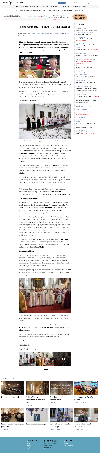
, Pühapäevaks (83, 105)
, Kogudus (86, 32)
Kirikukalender (66, 6)
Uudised (25, 6)
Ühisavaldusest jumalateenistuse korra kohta (35, 399)
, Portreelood (87, 86)
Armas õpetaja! (80, 119)
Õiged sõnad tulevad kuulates (84, 106)
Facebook (66, 442)
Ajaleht (4, 2)
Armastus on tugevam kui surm (84, 72)
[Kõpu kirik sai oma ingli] (37, 421)
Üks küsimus (79, 53)
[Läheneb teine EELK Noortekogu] (86, 421)
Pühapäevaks (77, 6)
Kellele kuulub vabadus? (82, 111)
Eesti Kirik (18, 2)
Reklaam (46, 3)
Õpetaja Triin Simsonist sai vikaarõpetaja (87, 55)
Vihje (55, 3)
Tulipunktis (44, 6)
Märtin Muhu (79, 402)
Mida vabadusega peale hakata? (85, 45)
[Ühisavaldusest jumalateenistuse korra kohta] (37, 395)
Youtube (66, 443)
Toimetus (33, 3)
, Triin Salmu (86, 402)
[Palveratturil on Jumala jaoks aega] (61, 421)
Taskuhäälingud (68, 445)
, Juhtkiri (82, 43)
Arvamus (19, 6)
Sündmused (79, 28)
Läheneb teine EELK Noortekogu (84, 67)
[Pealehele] (10, 4)
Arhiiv (51, 3)
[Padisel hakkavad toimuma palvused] (12, 421)
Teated (85, 6)
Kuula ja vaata (34, 6)
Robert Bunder (80, 429)
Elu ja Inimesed (54, 6)
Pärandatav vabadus (82, 49)
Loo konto (96, 3)
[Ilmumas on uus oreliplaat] (12, 395)
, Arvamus (82, 37)
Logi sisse (89, 3)
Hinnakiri (39, 3)
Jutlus (77, 105)
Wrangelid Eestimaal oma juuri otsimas (86, 30)
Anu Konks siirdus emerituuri (83, 34)
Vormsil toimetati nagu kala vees (85, 96)
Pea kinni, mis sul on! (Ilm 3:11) (84, 39)
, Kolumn (82, 80)
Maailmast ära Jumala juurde (84, 127)
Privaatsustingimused (50, 449)
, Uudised (84, 28)
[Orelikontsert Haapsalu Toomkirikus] (61, 395)
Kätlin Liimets (45, 33)
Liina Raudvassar (36, 33)
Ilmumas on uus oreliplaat (12, 397)
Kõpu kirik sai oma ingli (36, 424)
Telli (28, 450)
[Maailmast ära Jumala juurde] (86, 395)
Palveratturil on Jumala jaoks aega (85, 123)
